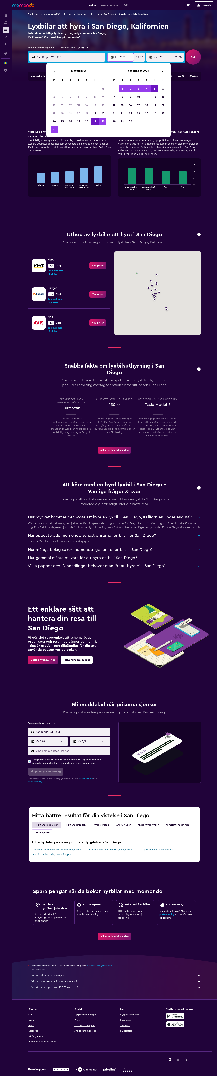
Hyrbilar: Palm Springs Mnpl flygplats (52, 854)
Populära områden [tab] (75, 825)
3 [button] (54, 97)
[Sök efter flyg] (5, 15)
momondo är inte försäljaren (48, 975)
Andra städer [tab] (123, 825)
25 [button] (62, 121)
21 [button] (86, 113)
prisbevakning (167, 914)
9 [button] (103, 97)
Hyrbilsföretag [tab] (101, 825)
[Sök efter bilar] (5, 29)
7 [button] (86, 97)
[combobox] (42, 47)
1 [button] (94, 88)
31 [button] (54, 129)
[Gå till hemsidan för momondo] (23, 5)
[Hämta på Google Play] (175, 1016)
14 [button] (86, 105)
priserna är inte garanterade (99, 965)
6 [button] (78, 97)
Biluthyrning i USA (51, 14)
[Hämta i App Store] (175, 1024)
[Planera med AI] (5, 44)
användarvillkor (86, 779)
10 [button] (54, 105)
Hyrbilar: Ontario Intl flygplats (158, 850)
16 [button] (103, 105)
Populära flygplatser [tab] (46, 825)
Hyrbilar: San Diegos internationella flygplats (57, 850)
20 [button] (78, 113)
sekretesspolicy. (35, 782)
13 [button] (78, 105)
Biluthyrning (33, 14)
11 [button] (62, 105)
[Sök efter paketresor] (5, 37)
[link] (97, 265)
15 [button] (95, 105)
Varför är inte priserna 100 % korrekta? (54, 987)
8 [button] (95, 97)
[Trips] (5, 53)
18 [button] (62, 113)
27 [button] (78, 121)
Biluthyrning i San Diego (102, 14)
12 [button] (70, 105)
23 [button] (102, 113)
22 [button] (94, 113)
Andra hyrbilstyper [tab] (148, 825)
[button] (5, 5)
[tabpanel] (114, 166)
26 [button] (70, 121)
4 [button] (62, 97)
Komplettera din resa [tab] (177, 825)
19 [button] (70, 113)
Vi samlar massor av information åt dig (54, 981)
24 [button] (54, 121)
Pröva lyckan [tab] (42, 832)
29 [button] (94, 121)
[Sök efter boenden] (5, 22)
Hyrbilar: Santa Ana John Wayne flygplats (109, 850)
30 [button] (103, 121)
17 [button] (54, 113)
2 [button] (103, 88)
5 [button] (70, 97)
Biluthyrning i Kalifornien (75, 14)
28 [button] (86, 121)
